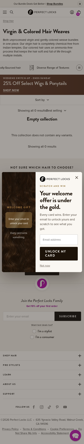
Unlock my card (55, 253)
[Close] (76, 177)
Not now (45, 265)
